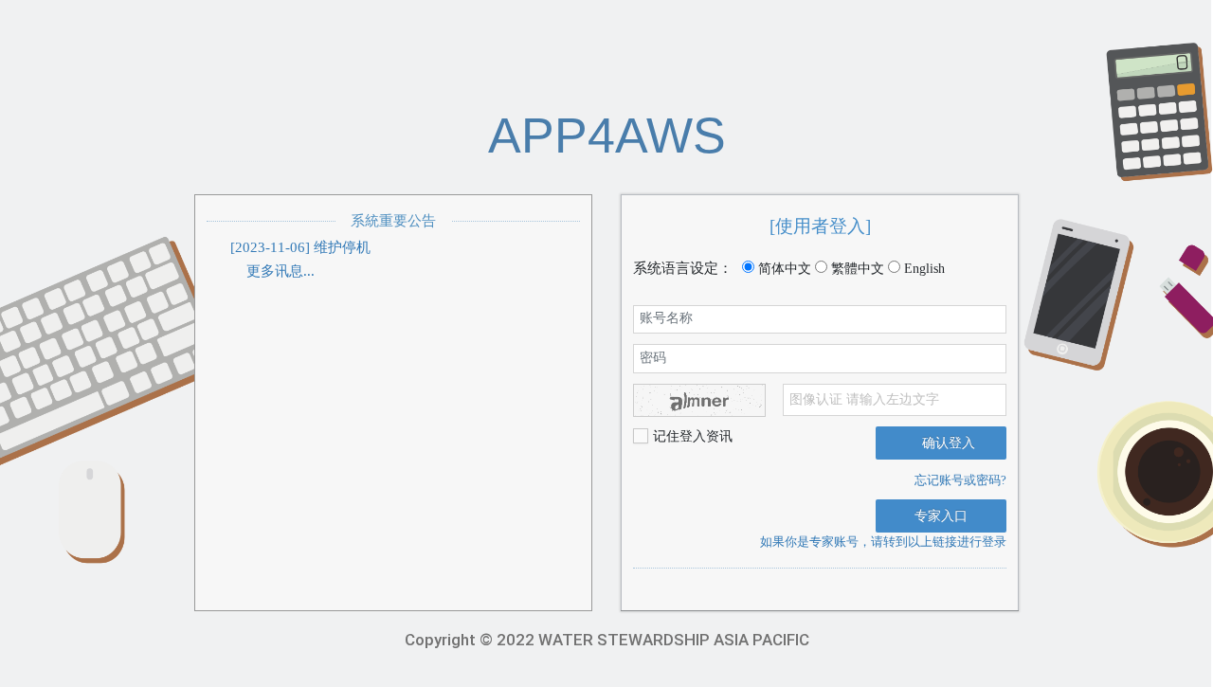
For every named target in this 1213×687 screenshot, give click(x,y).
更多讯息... (279, 271)
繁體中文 (855, 269)
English (922, 269)
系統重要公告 (393, 220)
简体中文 (782, 269)
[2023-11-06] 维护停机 (300, 247)
